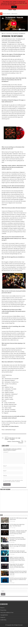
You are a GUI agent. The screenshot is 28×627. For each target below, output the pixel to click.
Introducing (9, 33)
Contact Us (2, 617)
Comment (5, 452)
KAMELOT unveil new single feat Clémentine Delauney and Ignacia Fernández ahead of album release (17, 559)
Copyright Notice (4, 615)
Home (4, 33)
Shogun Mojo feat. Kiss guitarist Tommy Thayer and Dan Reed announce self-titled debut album (16, 566)
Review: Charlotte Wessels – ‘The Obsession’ (15, 441)
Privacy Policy (3, 610)
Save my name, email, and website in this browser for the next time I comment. (13, 481)
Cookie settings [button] (21, 4)
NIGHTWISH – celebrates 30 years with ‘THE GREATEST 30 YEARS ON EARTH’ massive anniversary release (18, 532)
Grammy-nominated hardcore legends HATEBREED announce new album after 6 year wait (18, 573)
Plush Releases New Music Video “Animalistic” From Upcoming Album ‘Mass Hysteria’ (17, 539)
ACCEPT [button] (14, 7)
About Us (2, 607)
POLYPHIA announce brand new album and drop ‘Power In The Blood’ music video (18, 580)
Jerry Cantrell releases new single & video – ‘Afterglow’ (12, 438)
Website (5, 475)
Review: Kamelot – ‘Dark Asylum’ (10, 13)
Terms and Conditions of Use (6, 612)
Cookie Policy (3, 619)
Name (5, 465)
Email (4, 470)
